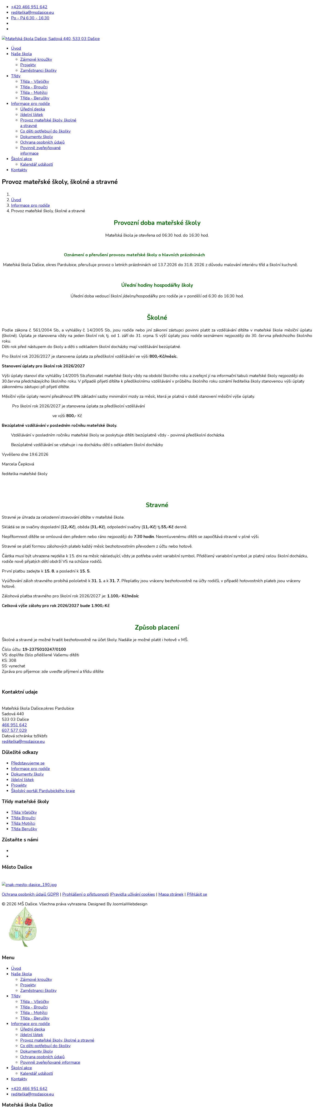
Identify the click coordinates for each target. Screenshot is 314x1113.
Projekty (28, 65)
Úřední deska (32, 109)
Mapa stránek (170, 894)
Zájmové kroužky (36, 59)
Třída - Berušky (34, 98)
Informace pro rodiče (30, 103)
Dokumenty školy (36, 136)
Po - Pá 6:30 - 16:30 (30, 18)
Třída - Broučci (34, 87)
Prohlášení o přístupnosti (85, 894)
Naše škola (21, 54)
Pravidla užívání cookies (133, 894)
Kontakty (19, 170)
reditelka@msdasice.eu (32, 12)
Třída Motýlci (23, 823)
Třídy (15, 76)
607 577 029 (14, 730)
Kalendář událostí (36, 164)
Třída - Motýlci (33, 92)
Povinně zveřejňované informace (50, 1062)
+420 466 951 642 (29, 7)
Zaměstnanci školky (38, 70)
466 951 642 (14, 725)
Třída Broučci (23, 818)
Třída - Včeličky (34, 81)
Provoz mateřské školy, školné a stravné (57, 1040)
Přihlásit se (197, 894)
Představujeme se (28, 763)
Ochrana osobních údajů (42, 142)
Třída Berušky (24, 829)
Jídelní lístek (31, 114)
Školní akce (21, 159)
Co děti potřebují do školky (45, 131)
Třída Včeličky (24, 812)
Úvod (16, 48)
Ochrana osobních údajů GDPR (30, 894)
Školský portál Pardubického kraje (43, 790)
